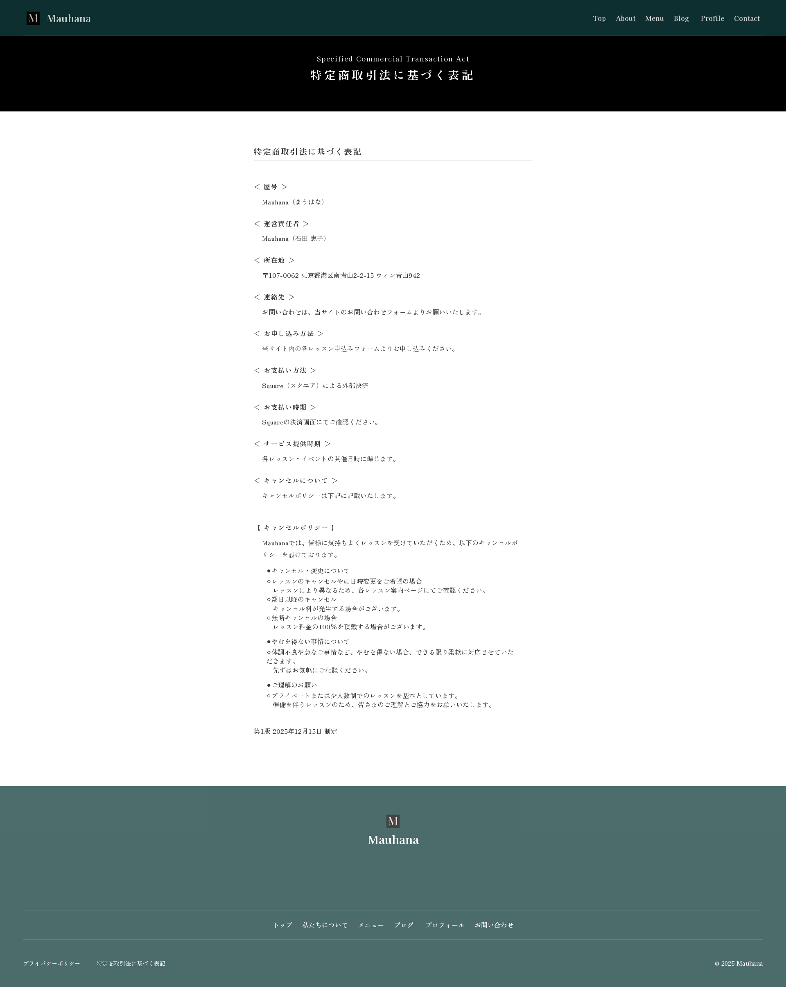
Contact (747, 18)
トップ (282, 924)
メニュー (371, 924)
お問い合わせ (494, 924)
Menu (654, 18)
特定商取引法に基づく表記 (131, 963)
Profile (711, 18)
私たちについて (325, 924)
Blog (681, 18)
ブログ (403, 924)
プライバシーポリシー (51, 963)
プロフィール (444, 924)
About (625, 18)
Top (599, 18)
